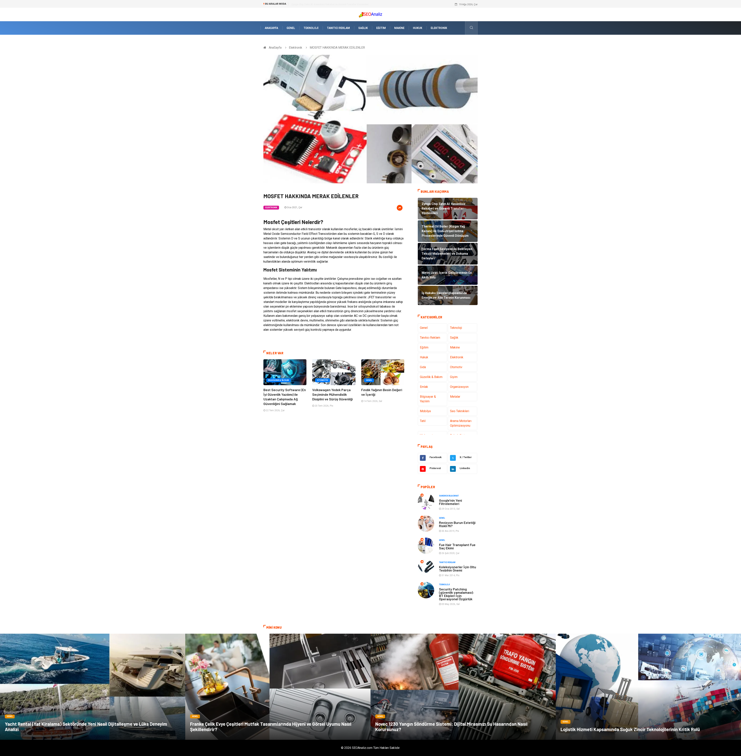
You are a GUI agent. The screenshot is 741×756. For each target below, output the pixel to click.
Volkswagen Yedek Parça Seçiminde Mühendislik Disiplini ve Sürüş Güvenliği (332, 394)
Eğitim (381, 28)
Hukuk (417, 28)
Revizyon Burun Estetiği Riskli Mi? (457, 524)
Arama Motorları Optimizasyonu (460, 423)
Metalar (455, 396)
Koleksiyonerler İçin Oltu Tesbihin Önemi (457, 568)
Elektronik (439, 28)
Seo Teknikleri (459, 411)
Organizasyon (459, 387)
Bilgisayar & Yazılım (278, 380)
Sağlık (363, 28)
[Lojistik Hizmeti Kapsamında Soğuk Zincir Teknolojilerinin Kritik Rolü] (648, 687)
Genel (291, 28)
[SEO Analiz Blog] (370, 14)
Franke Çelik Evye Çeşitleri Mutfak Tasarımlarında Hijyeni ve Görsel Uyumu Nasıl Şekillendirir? (270, 726)
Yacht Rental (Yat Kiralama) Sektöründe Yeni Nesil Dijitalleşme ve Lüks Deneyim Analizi (86, 726)
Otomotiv (322, 380)
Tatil (422, 421)
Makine (399, 28)
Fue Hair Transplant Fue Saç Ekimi (457, 546)
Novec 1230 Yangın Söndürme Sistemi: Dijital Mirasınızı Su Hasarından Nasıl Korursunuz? (451, 726)
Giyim (454, 377)
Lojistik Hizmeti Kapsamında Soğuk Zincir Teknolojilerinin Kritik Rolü (630, 729)
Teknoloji (311, 28)
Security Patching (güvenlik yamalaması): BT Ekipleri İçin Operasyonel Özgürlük (456, 594)
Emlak (424, 387)
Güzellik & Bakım (431, 377)
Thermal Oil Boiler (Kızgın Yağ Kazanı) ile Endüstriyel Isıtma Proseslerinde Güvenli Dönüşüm (341, 4)
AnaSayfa (271, 28)
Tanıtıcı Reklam (338, 28)
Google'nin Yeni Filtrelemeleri (450, 502)
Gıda (423, 367)
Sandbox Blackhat (449, 496)
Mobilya (425, 411)
